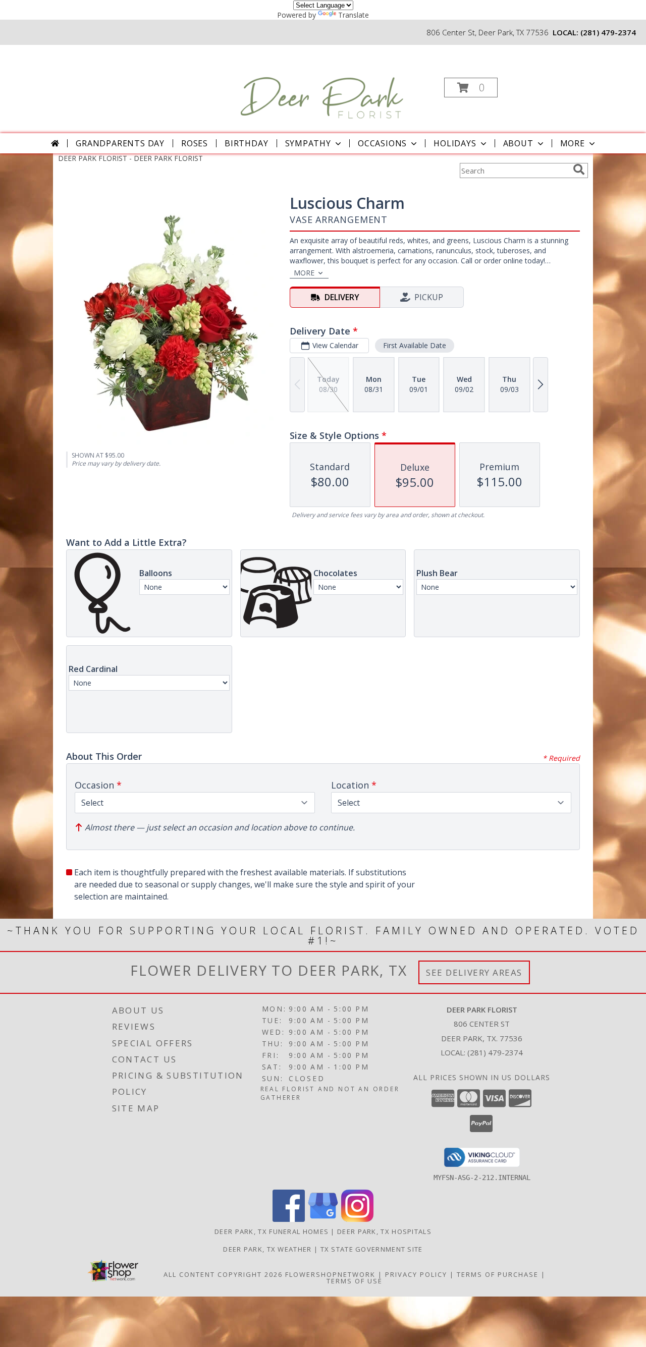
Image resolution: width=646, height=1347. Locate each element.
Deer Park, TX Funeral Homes (271, 1231)
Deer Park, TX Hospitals (384, 1231)
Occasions (382, 143)
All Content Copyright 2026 (223, 1274)
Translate (353, 15)
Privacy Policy (416, 1274)
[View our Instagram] (357, 1219)
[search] (578, 169)
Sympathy (308, 143)
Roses (194, 143)
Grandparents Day (120, 143)
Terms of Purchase (498, 1274)
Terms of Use (355, 1280)
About (518, 143)
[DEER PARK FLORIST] (322, 84)
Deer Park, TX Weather (267, 1249)
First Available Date (414, 345)
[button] (471, 87)
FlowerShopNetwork (330, 1274)
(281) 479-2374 (608, 32)
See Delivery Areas (474, 972)
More (572, 143)
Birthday (246, 143)
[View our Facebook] (289, 1219)
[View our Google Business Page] (323, 1219)
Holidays (455, 143)
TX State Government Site (371, 1249)
